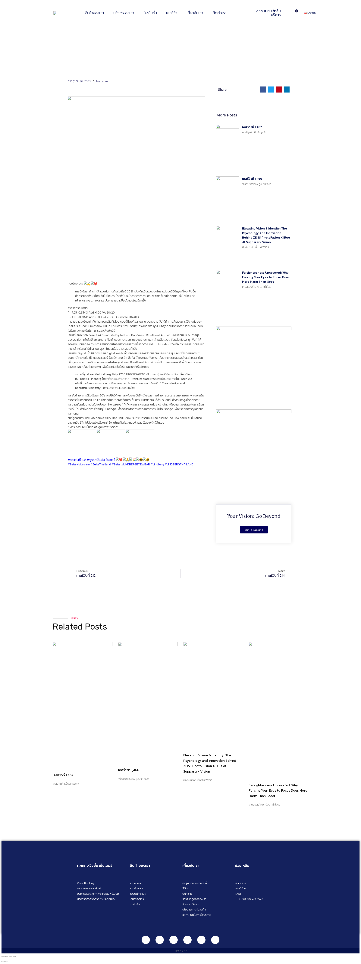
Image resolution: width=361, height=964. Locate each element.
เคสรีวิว (171, 13)
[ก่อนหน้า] (3, 961)
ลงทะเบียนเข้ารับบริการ (268, 13)
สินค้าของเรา (94, 13)
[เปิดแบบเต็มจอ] (6, 956)
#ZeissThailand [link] (100, 464)
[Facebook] (159, 940)
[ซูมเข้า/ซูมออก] (3, 956)
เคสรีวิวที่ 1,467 (252, 127)
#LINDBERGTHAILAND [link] (179, 464)
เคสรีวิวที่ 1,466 (252, 178)
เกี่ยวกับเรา (195, 13)
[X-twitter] (215, 940)
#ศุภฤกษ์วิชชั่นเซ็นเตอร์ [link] (101, 460)
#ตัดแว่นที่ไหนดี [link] (77, 460)
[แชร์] (10, 956)
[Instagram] (173, 940)
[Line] (146, 940)
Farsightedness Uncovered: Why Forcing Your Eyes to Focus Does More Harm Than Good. (266, 277)
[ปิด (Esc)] (14, 956)
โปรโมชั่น (150, 13)
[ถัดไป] (6, 961)
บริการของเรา (123, 13)
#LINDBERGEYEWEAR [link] (135, 464)
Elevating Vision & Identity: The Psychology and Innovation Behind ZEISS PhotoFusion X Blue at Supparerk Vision (266, 235)
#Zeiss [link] (116, 464)
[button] (263, 89)
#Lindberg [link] (157, 464)
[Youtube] (187, 940)
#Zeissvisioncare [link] (79, 464)
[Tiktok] (201, 940)
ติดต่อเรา (219, 13)
